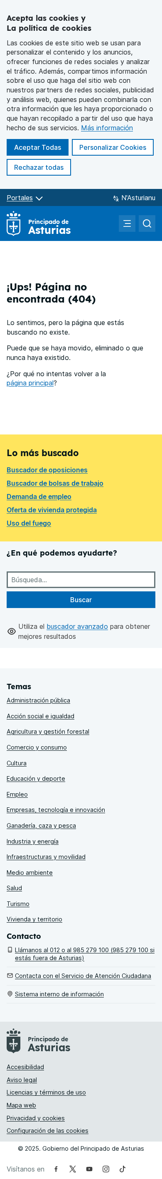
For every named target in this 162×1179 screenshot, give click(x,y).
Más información (107, 128)
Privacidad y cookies (36, 1118)
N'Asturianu (138, 198)
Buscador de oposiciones (47, 470)
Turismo (18, 903)
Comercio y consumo (37, 747)
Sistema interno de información (59, 994)
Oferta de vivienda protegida (52, 510)
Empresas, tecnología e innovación (56, 809)
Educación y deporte (36, 778)
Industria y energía (33, 841)
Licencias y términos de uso (46, 1092)
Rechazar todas (42, 167)
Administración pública (38, 700)
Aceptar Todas (41, 147)
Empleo (17, 794)
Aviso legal (22, 1079)
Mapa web (21, 1105)
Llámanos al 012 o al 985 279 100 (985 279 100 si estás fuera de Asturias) (85, 953)
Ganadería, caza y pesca (41, 825)
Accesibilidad (25, 1066)
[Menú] (127, 223)
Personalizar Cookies (112, 147)
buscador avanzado (77, 626)
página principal (30, 383)
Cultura (17, 763)
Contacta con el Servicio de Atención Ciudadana (83, 975)
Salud (14, 887)
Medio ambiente (30, 872)
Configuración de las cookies (47, 1130)
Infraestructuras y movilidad (46, 856)
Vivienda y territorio (34, 919)
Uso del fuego (29, 523)
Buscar (81, 600)
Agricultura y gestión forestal (48, 731)
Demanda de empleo (39, 496)
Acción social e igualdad (40, 716)
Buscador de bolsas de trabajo (55, 483)
